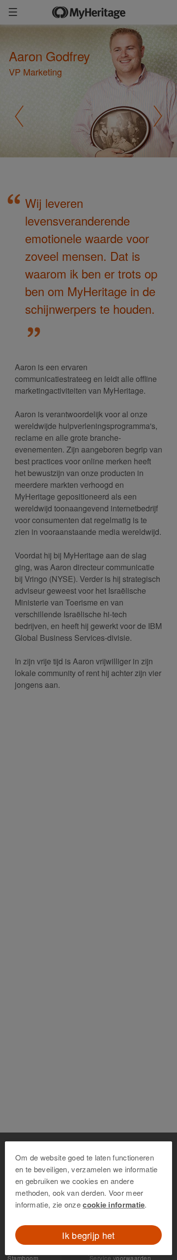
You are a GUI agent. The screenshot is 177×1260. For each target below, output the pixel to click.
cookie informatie (114, 1204)
